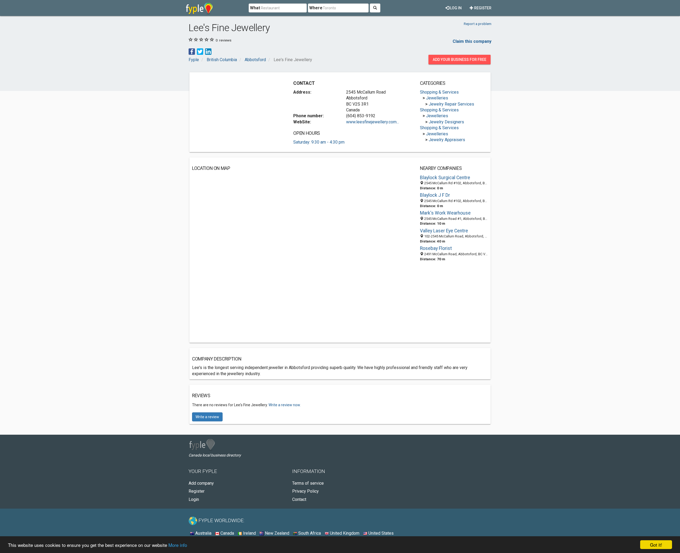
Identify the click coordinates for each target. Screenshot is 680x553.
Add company (201, 483)
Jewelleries (437, 97)
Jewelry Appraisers (447, 139)
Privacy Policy (305, 491)
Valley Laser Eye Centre (444, 230)
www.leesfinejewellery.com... (372, 121)
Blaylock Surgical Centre (445, 177)
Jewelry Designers (446, 121)
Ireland (249, 533)
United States (380, 533)
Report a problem (477, 24)
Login (194, 499)
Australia (202, 533)
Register (482, 8)
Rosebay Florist (436, 248)
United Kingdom (344, 533)
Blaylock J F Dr (435, 195)
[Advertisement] (236, 112)
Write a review (207, 417)
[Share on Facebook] (192, 51)
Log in (455, 8)
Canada (226, 533)
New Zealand (276, 533)
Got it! (656, 544)
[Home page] (199, 8)
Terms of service (308, 483)
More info (177, 545)
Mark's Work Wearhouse (445, 213)
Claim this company (472, 41)
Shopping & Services (439, 92)
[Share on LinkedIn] (208, 51)
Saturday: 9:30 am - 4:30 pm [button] (319, 142)
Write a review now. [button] (285, 405)
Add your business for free (459, 59)
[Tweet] (200, 51)
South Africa (309, 533)
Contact (299, 499)
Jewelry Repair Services (451, 104)
